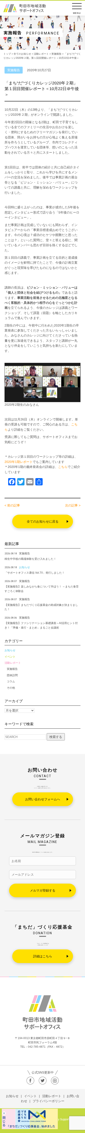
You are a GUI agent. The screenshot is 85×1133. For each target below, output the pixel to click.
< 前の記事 (12, 505)
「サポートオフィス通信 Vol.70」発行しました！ (35, 572)
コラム (11, 681)
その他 (11, 687)
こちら (63, 467)
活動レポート (13, 662)
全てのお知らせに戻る (42, 521)
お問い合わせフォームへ (42, 799)
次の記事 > (72, 505)
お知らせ (10, 650)
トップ (7, 53)
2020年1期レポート (19, 462)
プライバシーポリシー (48, 1101)
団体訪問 (12, 675)
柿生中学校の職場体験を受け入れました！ (30, 558)
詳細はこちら (42, 956)
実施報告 (12, 669)
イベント (10, 656)
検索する (55, 737)
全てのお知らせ (22, 53)
